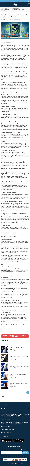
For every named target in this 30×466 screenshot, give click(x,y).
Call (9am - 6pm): (15, 1)
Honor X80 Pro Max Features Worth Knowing (18, 375)
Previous (4, 331)
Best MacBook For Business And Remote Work (19, 357)
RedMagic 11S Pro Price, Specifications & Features (19, 348)
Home (2, 8)
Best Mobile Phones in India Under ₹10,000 (19, 366)
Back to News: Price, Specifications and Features (15, 336)
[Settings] (25, 4)
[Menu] (1, 4)
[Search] (4, 4)
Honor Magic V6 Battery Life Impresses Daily (18, 384)
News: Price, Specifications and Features (13, 8)
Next (27, 331)
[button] (27, 4)
